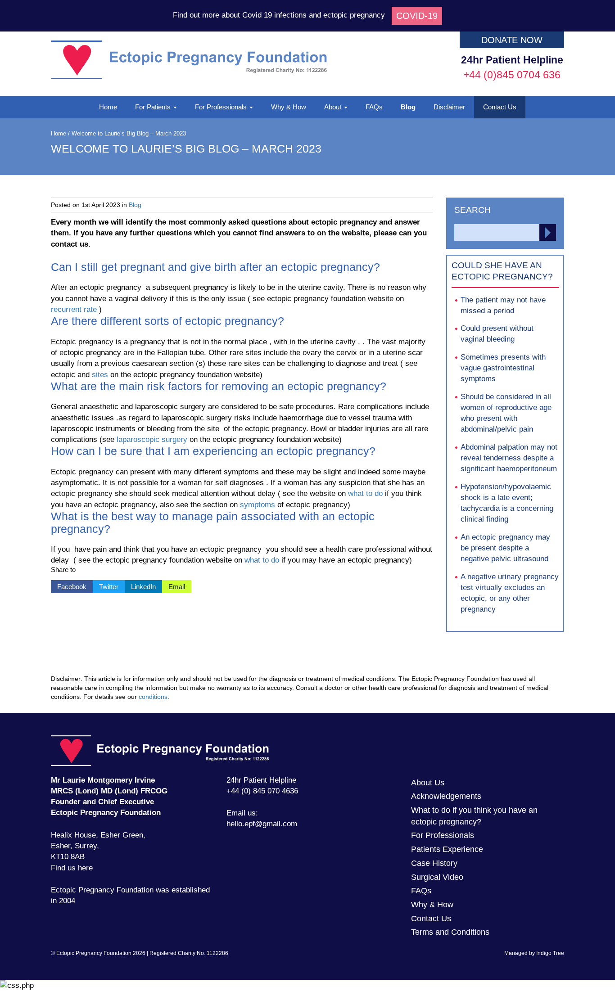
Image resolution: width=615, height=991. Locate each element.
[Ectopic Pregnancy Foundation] (189, 76)
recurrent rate (74, 309)
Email (173, 585)
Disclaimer (449, 107)
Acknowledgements (446, 796)
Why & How (288, 107)
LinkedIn (140, 585)
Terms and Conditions (450, 932)
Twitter (105, 585)
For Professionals (222, 107)
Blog (408, 107)
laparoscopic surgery (152, 439)
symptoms (257, 504)
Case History (434, 863)
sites (100, 374)
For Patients (153, 107)
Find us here (72, 868)
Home (108, 107)
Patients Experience (447, 849)
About (333, 107)
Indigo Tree (550, 953)
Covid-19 (417, 16)
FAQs (374, 107)
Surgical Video (437, 877)
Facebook (68, 585)
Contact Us (499, 107)
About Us (427, 782)
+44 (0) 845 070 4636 (262, 791)
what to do (365, 493)
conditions (153, 696)
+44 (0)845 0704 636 (512, 75)
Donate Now (512, 40)
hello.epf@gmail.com (261, 824)
